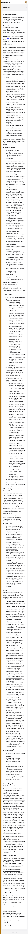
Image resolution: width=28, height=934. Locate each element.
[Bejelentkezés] (26, 2)
